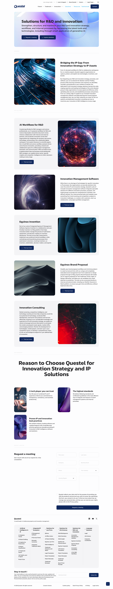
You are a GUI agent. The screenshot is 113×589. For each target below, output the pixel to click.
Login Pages (91, 2)
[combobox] (87, 470)
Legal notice (96, 585)
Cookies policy (66, 585)
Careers (82, 2)
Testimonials (85, 6)
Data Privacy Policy (78, 585)
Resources (77, 6)
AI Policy (87, 585)
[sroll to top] (108, 584)
